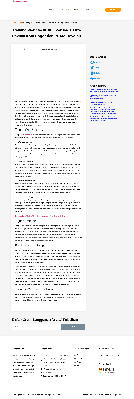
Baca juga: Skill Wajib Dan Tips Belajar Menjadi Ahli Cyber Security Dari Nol (40, 216)
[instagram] (113, 356)
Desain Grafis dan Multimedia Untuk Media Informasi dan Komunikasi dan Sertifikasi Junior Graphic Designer (104, 118)
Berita (21, 23)
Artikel (76, 10)
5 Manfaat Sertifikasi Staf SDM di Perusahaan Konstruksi (101, 103)
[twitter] (107, 356)
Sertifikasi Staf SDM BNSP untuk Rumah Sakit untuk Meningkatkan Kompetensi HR (104, 90)
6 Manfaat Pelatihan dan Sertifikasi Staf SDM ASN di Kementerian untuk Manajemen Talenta (103, 97)
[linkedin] (118, 356)
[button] (96, 62)
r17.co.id (29, 135)
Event (87, 10)
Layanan (64, 10)
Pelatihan (51, 10)
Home (15, 23)
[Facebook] (101, 356)
